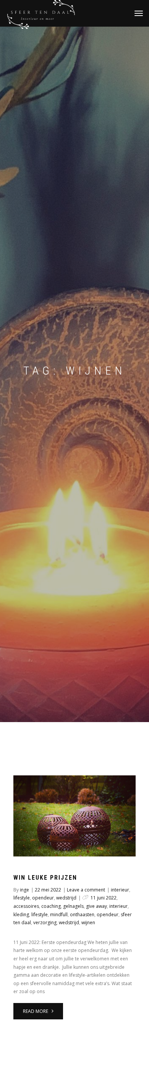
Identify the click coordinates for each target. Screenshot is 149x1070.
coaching (51, 906)
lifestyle (21, 898)
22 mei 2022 (48, 890)
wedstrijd (66, 898)
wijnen (88, 922)
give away (96, 906)
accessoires (26, 906)
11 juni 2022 (104, 898)
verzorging (45, 922)
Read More (36, 1011)
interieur (120, 890)
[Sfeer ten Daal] (74, 13)
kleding (21, 914)
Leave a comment (86, 890)
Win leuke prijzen (45, 877)
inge (24, 890)
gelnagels (73, 906)
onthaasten (82, 914)
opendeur (43, 898)
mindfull (59, 914)
